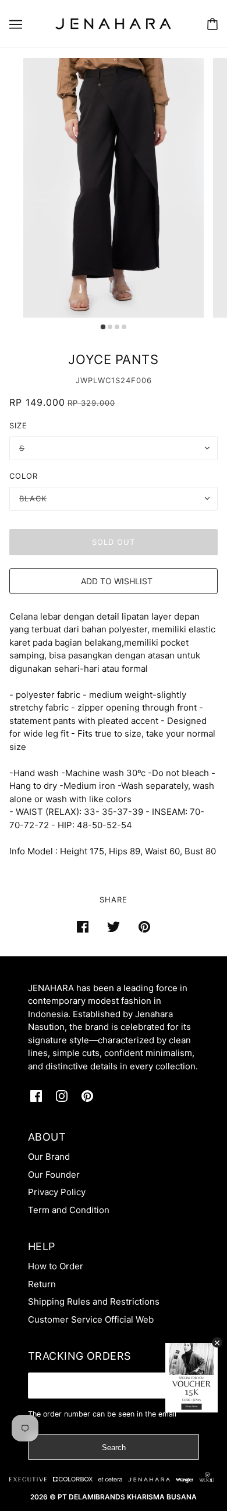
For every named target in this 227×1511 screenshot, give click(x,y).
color (23, 475)
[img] (36, 1096)
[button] (113, 581)
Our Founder (54, 1174)
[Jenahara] (113, 22)
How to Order (55, 1266)
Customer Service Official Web (91, 1319)
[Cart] (212, 24)
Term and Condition (68, 1209)
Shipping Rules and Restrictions (93, 1301)
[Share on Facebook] (83, 926)
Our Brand (49, 1156)
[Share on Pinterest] (144, 926)
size (18, 425)
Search (114, 1447)
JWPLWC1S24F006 (114, 380)
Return (42, 1284)
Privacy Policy (57, 1191)
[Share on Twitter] (113, 926)
